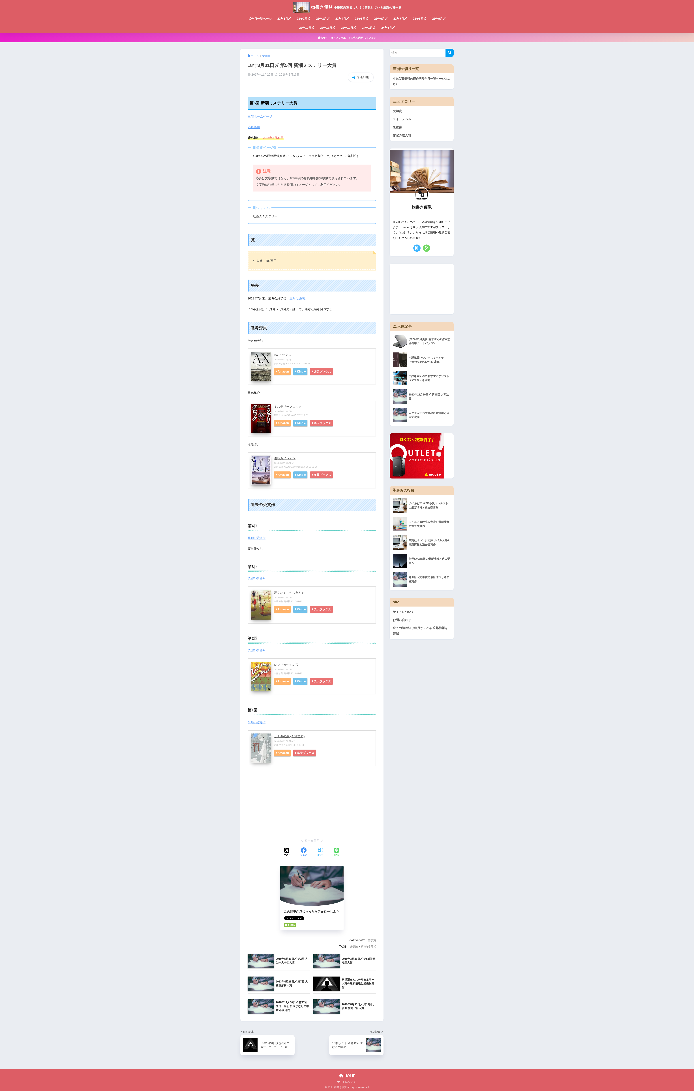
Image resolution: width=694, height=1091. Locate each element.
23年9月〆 (439, 18)
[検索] (449, 53)
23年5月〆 (361, 18)
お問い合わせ (402, 620)
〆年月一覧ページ (260, 18)
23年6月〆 (381, 18)
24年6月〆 (388, 27)
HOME (349, 1075)
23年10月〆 (306, 27)
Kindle (301, 371)
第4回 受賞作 (256, 538)
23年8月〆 (419, 18)
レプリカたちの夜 (286, 665)
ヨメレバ (290, 359)
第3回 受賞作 (256, 578)
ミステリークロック (288, 406)
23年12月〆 (348, 27)
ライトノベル (402, 119)
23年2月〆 (303, 18)
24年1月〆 (369, 27)
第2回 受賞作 (256, 650)
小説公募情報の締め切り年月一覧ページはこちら (422, 81)
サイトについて (403, 612)
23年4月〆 (342, 18)
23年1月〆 (284, 18)
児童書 (397, 127)
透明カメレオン (284, 458)
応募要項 (254, 127)
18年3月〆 (369, 946)
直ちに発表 (297, 298)
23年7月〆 (400, 18)
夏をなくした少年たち (289, 593)
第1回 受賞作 (256, 722)
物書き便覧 (356, 7)
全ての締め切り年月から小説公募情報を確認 (420, 630)
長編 (355, 946)
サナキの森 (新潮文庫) (289, 736)
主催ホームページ (260, 116)
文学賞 (372, 940)
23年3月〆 (323, 18)
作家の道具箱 (402, 135)
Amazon (283, 371)
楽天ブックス (322, 371)
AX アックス (282, 355)
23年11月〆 (327, 27)
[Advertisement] (312, 807)
